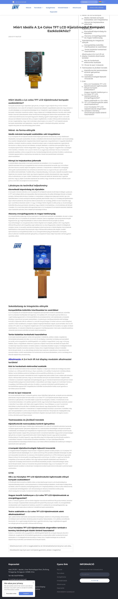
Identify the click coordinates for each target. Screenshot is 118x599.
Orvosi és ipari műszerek (93, 65)
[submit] (96, 2)
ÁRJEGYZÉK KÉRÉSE (96, 7)
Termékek (37, 8)
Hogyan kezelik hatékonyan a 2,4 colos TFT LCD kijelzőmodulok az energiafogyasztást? (95, 95)
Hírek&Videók (63, 8)
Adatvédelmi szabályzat (65, 592)
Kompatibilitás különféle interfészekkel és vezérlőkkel (95, 46)
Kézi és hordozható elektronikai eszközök (92, 61)
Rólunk (28, 8)
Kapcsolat (53, 12)
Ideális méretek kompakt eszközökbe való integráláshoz (96, 19)
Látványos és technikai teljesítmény (91, 28)
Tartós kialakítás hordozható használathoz (95, 50)
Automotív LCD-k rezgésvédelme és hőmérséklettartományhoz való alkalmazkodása (47, 546)
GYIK (84, 81)
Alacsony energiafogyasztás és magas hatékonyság (95, 37)
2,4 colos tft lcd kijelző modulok (29, 108)
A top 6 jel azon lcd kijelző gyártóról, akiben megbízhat (39, 550)
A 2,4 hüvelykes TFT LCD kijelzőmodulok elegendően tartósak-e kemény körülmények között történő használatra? (95, 110)
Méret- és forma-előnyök (91, 15)
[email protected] (21, 2)
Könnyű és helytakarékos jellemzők (94, 23)
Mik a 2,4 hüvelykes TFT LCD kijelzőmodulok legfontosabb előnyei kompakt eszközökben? (95, 87)
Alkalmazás (77, 8)
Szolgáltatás (50, 8)
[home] (16, 7)
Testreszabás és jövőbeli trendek (94, 68)
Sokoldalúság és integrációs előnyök (93, 41)
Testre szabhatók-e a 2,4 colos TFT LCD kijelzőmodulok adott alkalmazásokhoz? (96, 102)
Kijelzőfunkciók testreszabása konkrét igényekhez (95, 71)
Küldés (93, 581)
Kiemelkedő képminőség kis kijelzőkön (95, 32)
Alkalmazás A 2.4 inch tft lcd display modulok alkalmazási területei (93, 56)
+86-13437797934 (17, 576)
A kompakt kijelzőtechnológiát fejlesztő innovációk (95, 77)
